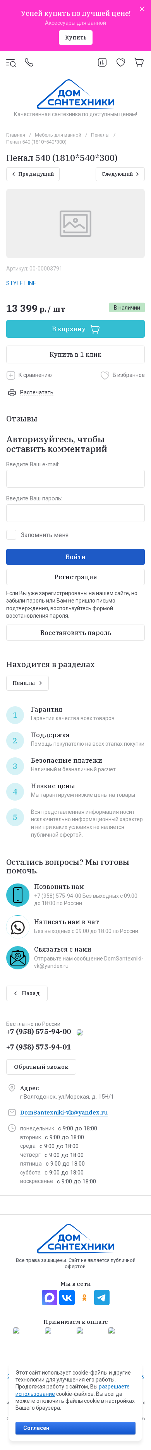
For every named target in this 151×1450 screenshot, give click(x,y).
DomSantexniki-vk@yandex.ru (64, 1112)
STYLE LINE (21, 283)
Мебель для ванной (58, 135)
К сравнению (35, 375)
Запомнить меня (45, 535)
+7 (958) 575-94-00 (38, 1031)
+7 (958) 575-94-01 (38, 1047)
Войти (75, 557)
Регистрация (75, 577)
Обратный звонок (41, 1066)
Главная (15, 135)
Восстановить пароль (75, 633)
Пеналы (100, 135)
